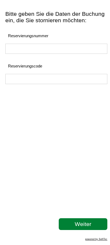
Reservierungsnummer (28, 35)
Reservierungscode (25, 66)
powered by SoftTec (96, 239)
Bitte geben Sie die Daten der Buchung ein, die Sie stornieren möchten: (55, 17)
